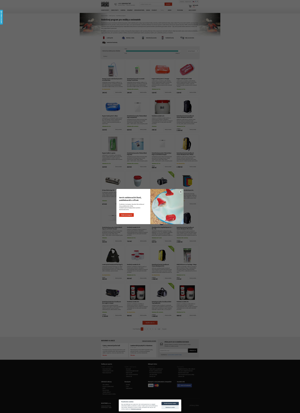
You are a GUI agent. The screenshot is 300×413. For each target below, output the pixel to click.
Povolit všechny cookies (170, 403)
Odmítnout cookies (170, 407)
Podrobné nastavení (136, 409)
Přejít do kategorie (126, 215)
